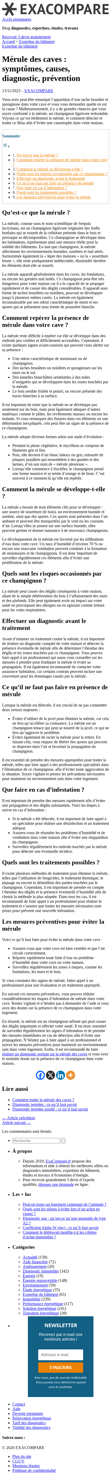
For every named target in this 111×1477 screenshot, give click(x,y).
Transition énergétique (41, 1313)
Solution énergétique (39, 1308)
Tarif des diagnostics (29, 1423)
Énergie (29, 1276)
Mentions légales (26, 1466)
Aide (16, 1409)
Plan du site (21, 1456)
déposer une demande (56, 1184)
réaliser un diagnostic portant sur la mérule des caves (44, 1054)
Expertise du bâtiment (36, 41)
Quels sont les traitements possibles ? (46, 192)
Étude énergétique (37, 1290)
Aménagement (34, 1266)
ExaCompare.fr (58, 1161)
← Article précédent (18, 1118)
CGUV (18, 1461)
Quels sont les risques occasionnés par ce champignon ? (62, 174)
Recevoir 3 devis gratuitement (26, 37)
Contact (18, 1404)
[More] (70, 1075)
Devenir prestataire (27, 1413)
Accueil (8, 41)
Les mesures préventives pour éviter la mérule (54, 197)
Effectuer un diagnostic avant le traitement (51, 178)
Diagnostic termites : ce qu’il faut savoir (44, 1104)
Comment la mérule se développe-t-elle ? (50, 169)
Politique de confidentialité (34, 1470)
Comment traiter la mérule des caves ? (43, 1100)
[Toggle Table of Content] (6, 146)
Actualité (30, 1257)
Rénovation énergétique (31, 1418)
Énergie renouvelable (40, 1280)
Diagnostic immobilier (41, 1271)
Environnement (35, 1285)
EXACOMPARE (39, 91)
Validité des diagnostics (31, 1427)
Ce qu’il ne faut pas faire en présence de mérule (55, 183)
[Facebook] (40, 1075)
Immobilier (32, 1299)
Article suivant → (16, 1122)
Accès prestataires (16, 19)
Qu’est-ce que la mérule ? (37, 155)
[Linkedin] (60, 1075)
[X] (50, 1075)
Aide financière (35, 1262)
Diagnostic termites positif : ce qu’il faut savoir (50, 1109)
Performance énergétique (43, 1304)
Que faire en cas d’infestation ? (42, 188)
